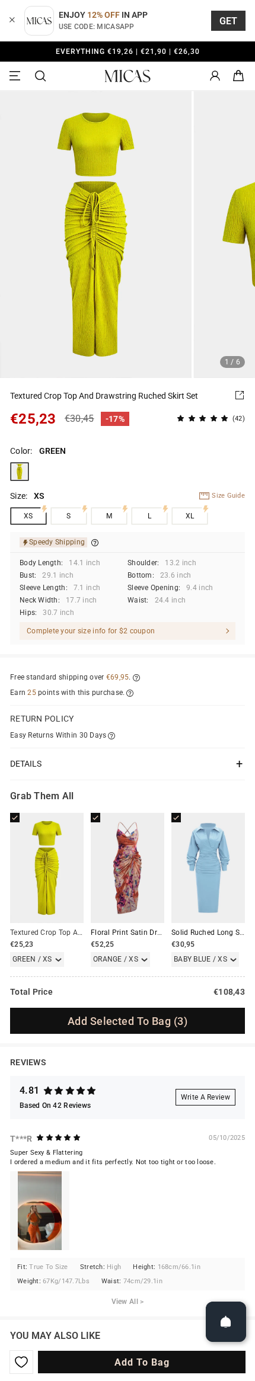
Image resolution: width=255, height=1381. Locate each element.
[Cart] (238, 76)
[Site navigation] (16, 76)
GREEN (19, 471)
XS (28, 516)
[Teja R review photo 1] (39, 1210)
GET (228, 21)
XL (190, 516)
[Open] (226, 1322)
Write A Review (205, 1097)
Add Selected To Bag (127, 1021)
